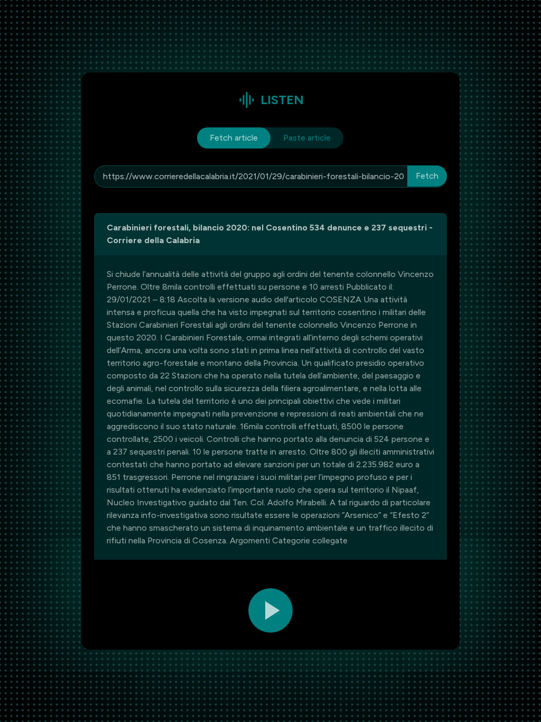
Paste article (307, 138)
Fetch (427, 176)
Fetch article (234, 138)
